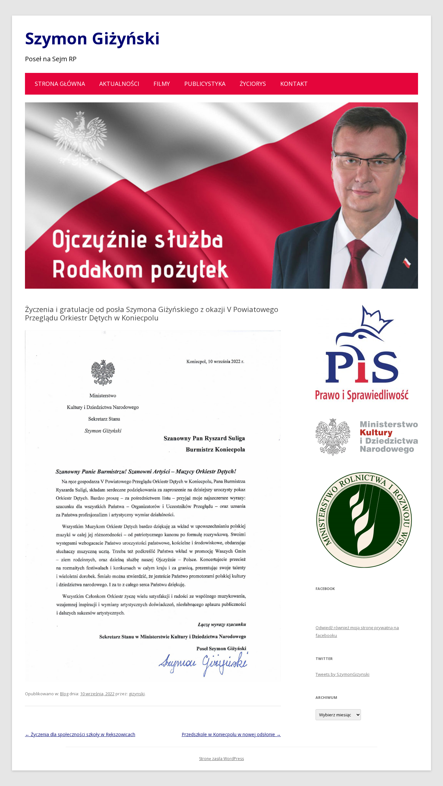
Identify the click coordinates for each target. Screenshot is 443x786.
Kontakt (294, 83)
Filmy (161, 83)
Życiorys (253, 83)
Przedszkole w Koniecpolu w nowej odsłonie (231, 734)
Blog (64, 694)
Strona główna (60, 83)
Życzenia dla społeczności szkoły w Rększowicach (80, 734)
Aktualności (119, 83)
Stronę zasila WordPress (221, 758)
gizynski (137, 694)
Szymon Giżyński (92, 38)
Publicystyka (204, 83)
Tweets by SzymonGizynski (342, 674)
